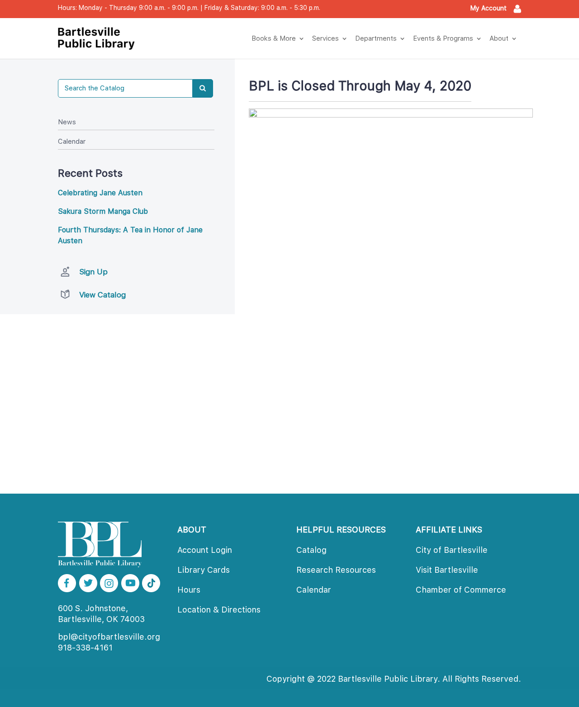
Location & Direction (219, 609)
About (498, 38)
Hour (188, 589)
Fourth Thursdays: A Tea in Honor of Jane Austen (130, 235)
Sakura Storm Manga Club (103, 211)
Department (376, 38)
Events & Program (443, 38)
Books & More (274, 38)
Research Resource (336, 570)
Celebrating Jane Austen (100, 193)
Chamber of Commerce (461, 589)
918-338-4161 (85, 647)
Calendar (71, 141)
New (67, 122)
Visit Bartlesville (447, 570)
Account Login (204, 550)
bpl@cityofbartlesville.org (109, 636)
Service (325, 38)
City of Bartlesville (452, 550)
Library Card (203, 570)
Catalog (311, 550)
